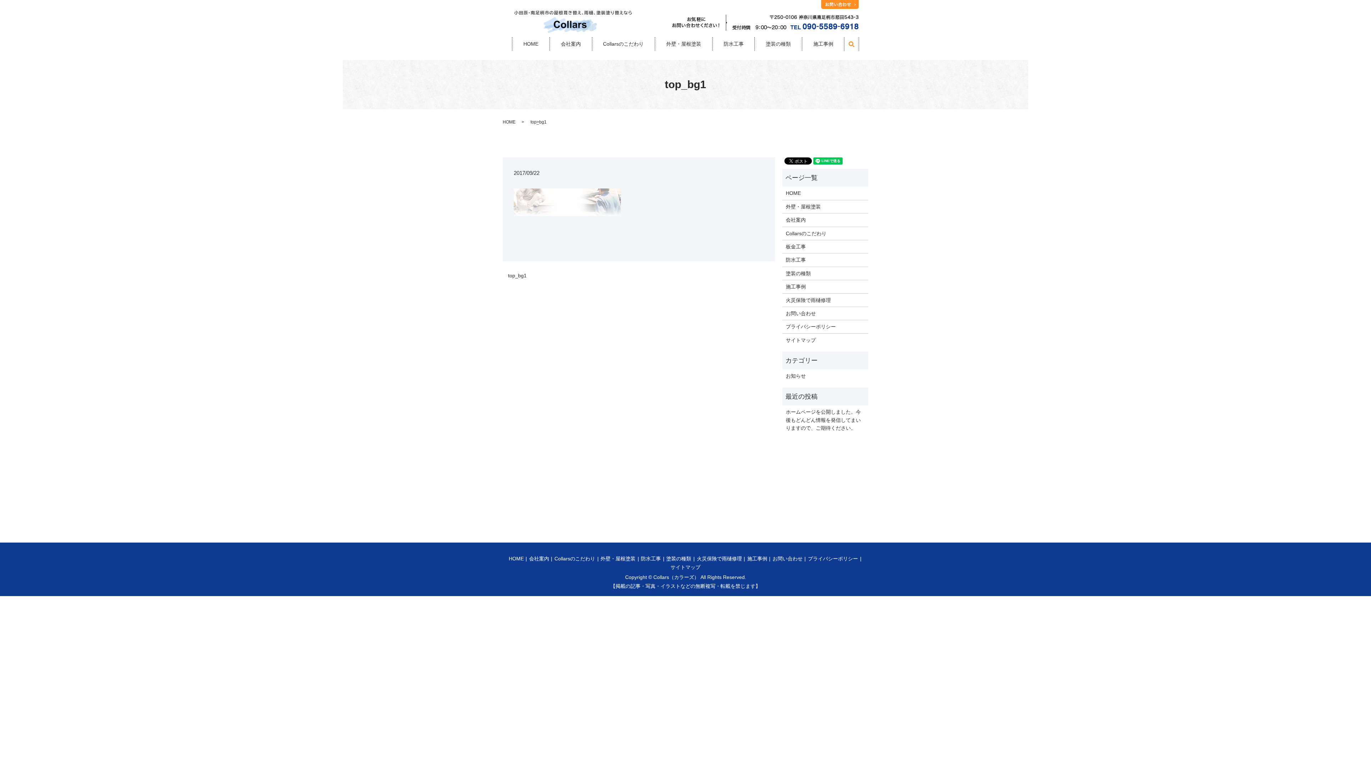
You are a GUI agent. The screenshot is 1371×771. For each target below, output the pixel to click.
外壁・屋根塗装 (683, 44)
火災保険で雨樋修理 (808, 300)
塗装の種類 (778, 44)
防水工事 (734, 44)
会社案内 (571, 44)
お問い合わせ (801, 313)
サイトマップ (801, 340)
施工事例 (823, 44)
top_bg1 (517, 275)
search (855, 48)
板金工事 (796, 247)
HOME (530, 44)
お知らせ (796, 376)
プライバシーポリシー (811, 326)
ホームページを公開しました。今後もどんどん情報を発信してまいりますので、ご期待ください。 (823, 420)
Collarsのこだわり (623, 44)
